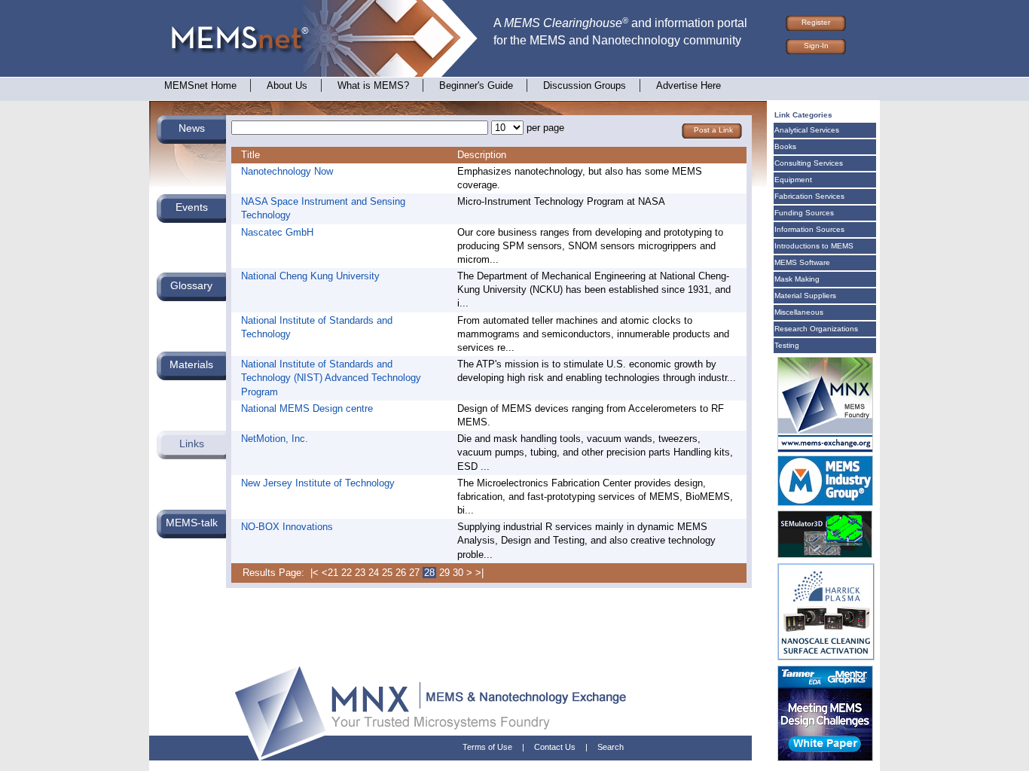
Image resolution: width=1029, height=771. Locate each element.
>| (479, 572)
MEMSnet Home (200, 86)
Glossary (191, 285)
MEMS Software (802, 262)
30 (458, 572)
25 (387, 572)
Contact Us (555, 746)
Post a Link (713, 130)
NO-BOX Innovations (287, 526)
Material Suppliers (805, 295)
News (192, 128)
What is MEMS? (373, 86)
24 (373, 572)
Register (816, 22)
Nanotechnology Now (287, 171)
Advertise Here (688, 86)
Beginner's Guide (476, 86)
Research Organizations (816, 329)
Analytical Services (806, 130)
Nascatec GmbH (277, 232)
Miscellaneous (798, 312)
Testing (786, 345)
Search (610, 746)
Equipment (793, 179)
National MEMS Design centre (307, 408)
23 (360, 572)
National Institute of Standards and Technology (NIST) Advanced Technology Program (331, 377)
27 (414, 572)
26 (400, 572)
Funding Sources (804, 213)
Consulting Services (808, 163)
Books (785, 146)
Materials (191, 364)
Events (192, 207)
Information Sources (809, 229)
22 (346, 572)
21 (333, 572)
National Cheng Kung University (310, 276)
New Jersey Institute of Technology (318, 483)
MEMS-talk (192, 523)
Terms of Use (487, 746)
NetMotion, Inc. (274, 438)
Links (191, 443)
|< (314, 572)
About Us (287, 86)
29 (444, 572)
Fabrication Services (809, 196)
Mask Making (797, 279)
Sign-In (816, 45)
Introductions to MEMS (813, 246)
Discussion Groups (584, 86)
